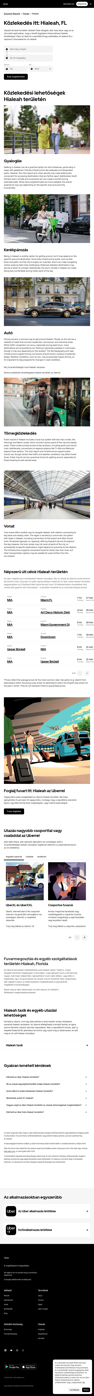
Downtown (48, 637)
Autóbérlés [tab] (41, 857)
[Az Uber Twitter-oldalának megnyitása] (23, 1350)
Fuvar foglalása (14, 811)
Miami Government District (58, 624)
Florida (26, 14)
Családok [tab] (29, 857)
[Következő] (84, 937)
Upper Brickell (16, 649)
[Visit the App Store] (29, 1367)
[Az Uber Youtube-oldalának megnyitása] (11, 1350)
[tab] (50, 857)
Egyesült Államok (12, 14)
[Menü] (90, 4)
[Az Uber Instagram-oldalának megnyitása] (17, 1350)
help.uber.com (9, 1151)
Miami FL (46, 600)
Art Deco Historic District (57, 612)
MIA (9, 600)
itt (84, 1382)
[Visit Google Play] (12, 1367)
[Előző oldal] (80, 673)
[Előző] (77, 937)
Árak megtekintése (16, 77)
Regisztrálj (82, 4)
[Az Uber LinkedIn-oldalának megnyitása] (5, 1350)
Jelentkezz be (68, 4)
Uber (5, 3)
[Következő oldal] (87, 673)
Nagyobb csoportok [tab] (14, 857)
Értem (86, 1390)
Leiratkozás (74, 1390)
